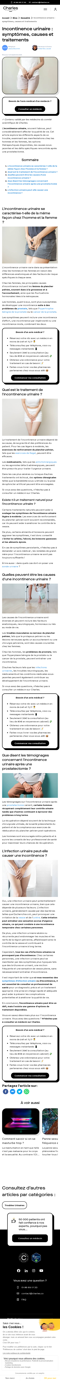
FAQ (23, 1299)
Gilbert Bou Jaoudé (44, 49)
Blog (15, 17)
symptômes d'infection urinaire (19, 980)
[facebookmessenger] (12, 1091)
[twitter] (19, 1091)
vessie (21, 917)
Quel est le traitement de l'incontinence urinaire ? (32, 171)
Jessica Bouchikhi (14, 49)
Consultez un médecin (30, 1238)
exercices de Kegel (25, 453)
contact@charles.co (32, 1293)
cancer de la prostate (44, 311)
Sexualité (25, 17)
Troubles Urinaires (14, 1205)
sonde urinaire (10, 566)
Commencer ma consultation (30, 377)
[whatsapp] (26, 1091)
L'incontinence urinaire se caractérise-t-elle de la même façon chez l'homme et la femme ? (32, 167)
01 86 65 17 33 (29, 1287)
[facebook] (5, 1091)
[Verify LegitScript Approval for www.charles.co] (36, 1261)
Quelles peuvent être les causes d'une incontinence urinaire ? (27, 176)
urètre (36, 917)
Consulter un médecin (30, 109)
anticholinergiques (46, 461)
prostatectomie (15, 805)
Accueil (5, 17)
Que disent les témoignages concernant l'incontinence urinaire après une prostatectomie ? (32, 183)
